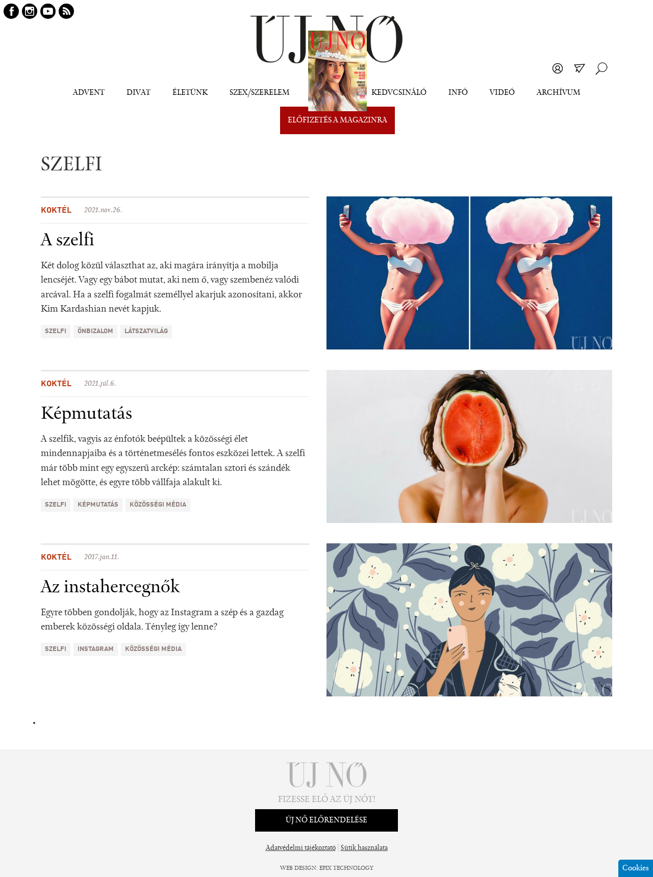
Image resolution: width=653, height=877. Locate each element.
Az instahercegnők (110, 588)
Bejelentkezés (557, 68)
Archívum (559, 93)
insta (29, 11)
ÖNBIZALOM (95, 331)
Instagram (96, 649)
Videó (502, 93)
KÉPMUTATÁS (98, 505)
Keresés (601, 68)
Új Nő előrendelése (326, 820)
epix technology (346, 868)
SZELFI (55, 331)
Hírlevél (579, 68)
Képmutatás (86, 414)
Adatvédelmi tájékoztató (301, 848)
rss (66, 11)
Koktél (56, 211)
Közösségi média (158, 505)
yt (48, 11)
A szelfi (67, 241)
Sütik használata (364, 848)
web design (298, 868)
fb (11, 11)
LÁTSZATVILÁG (146, 331)
